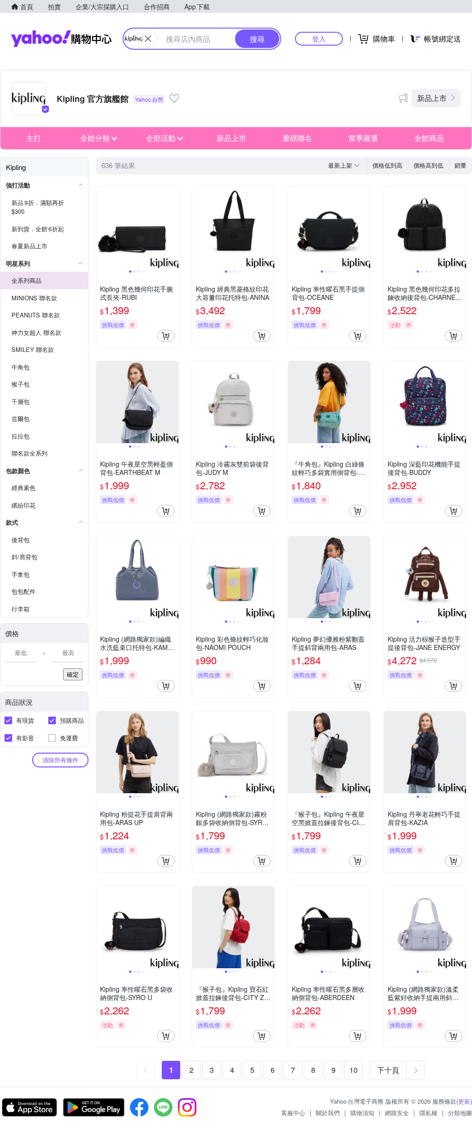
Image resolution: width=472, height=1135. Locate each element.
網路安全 (397, 1112)
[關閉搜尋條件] (147, 38)
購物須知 (362, 1112)
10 (353, 1070)
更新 (464, 1101)
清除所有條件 (60, 759)
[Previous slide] (102, 227)
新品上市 (432, 98)
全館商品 (429, 138)
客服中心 (293, 1112)
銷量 (460, 165)
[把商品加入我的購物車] (166, 336)
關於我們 (328, 1112)
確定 (73, 674)
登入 (319, 38)
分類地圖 (460, 1112)
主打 (33, 138)
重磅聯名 (297, 138)
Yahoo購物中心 (61, 39)
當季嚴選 (363, 138)
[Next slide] (172, 227)
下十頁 (388, 1070)
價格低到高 (387, 165)
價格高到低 (428, 165)
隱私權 (428, 1112)
